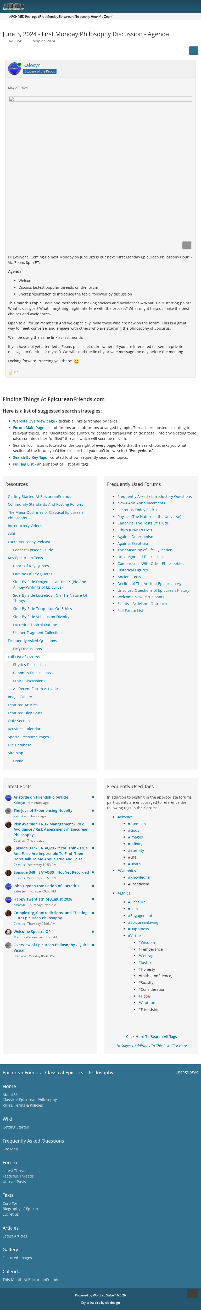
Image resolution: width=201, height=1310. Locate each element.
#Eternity (136, 850)
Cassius (19, 840)
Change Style (187, 1072)
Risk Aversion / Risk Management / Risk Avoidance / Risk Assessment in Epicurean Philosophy (51, 829)
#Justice (145, 962)
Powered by (100, 1295)
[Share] (193, 50)
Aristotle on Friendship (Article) (41, 797)
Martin (18, 937)
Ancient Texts (129, 576)
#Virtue (134, 935)
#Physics (125, 816)
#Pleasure (137, 902)
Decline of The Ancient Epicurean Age (150, 583)
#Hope (144, 996)
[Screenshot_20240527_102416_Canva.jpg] (100, 173)
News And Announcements (141, 502)
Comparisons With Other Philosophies (151, 563)
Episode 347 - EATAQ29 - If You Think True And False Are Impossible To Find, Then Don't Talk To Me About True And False (51, 853)
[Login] (181, 6)
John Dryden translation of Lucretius (46, 885)
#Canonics (127, 870)
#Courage (146, 955)
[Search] (168, 6)
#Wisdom (146, 942)
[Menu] (194, 6)
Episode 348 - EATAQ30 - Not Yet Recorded (51, 872)
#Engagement (140, 915)
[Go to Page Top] (192, 1293)
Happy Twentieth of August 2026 (43, 899)
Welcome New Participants (141, 596)
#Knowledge (139, 877)
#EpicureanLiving (143, 922)
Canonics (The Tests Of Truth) (143, 523)
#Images (135, 837)
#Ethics (124, 893)
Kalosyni (16, 40)
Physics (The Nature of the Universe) (149, 516)
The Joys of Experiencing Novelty (43, 810)
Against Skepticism (134, 543)
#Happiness (138, 928)
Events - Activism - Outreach (142, 603)
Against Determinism (136, 536)
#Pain (133, 908)
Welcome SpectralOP (32, 931)
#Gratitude (148, 1002)
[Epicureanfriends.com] (14, 6)
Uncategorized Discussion (140, 556)
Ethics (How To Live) (135, 529)
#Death (134, 863)
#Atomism (137, 823)
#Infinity (135, 843)
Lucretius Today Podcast (139, 509)
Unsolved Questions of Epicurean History (153, 590)
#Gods (133, 830)
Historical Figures (133, 570)
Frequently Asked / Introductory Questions (155, 496)
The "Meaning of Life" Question (145, 549)
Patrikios (20, 816)
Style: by (100, 1302)
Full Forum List (130, 610)
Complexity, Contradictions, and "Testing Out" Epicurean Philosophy (50, 915)
